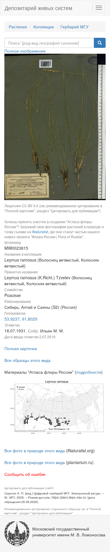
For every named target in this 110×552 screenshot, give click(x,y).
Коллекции (43, 27)
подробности (88, 372)
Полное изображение (25, 51)
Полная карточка (20, 348)
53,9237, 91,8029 (20, 319)
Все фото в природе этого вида (34, 450)
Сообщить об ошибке (24, 474)
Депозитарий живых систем (38, 8)
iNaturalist (40, 231)
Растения (18, 27)
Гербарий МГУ (74, 27)
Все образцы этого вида (27, 360)
